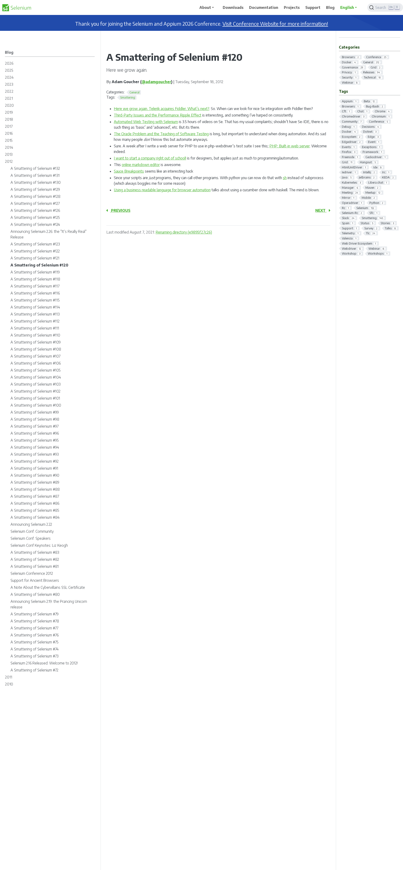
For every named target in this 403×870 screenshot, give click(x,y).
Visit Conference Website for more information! (275, 24)
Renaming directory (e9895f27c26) (184, 232)
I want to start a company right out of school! (150, 158)
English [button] (347, 7)
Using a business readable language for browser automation (162, 190)
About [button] (205, 7)
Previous (120, 210)
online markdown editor (141, 164)
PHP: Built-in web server (289, 146)
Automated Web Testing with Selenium (146, 121)
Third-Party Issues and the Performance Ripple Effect (157, 115)
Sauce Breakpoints (129, 171)
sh (285, 177)
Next (321, 210)
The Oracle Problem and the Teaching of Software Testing (161, 133)
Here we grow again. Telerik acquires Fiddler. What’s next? (161, 108)
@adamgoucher (156, 81)
